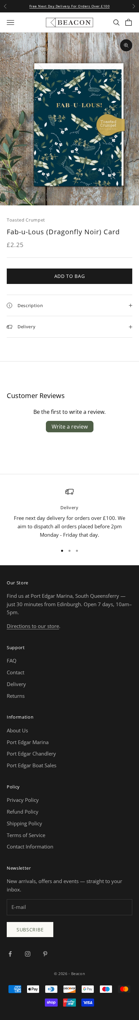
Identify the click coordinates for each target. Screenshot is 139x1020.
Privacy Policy (23, 799)
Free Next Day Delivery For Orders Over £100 (69, 6)
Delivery (16, 684)
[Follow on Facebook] (10, 954)
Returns (16, 695)
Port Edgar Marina (28, 742)
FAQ (12, 660)
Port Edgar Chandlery (31, 753)
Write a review (70, 426)
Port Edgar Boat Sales (31, 765)
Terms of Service (26, 835)
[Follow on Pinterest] (45, 954)
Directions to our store (33, 626)
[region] (69, 513)
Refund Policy (22, 811)
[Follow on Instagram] (27, 954)
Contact (15, 672)
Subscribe (30, 929)
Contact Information (30, 846)
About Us (17, 730)
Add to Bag (69, 276)
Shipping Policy (24, 823)
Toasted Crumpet (26, 220)
